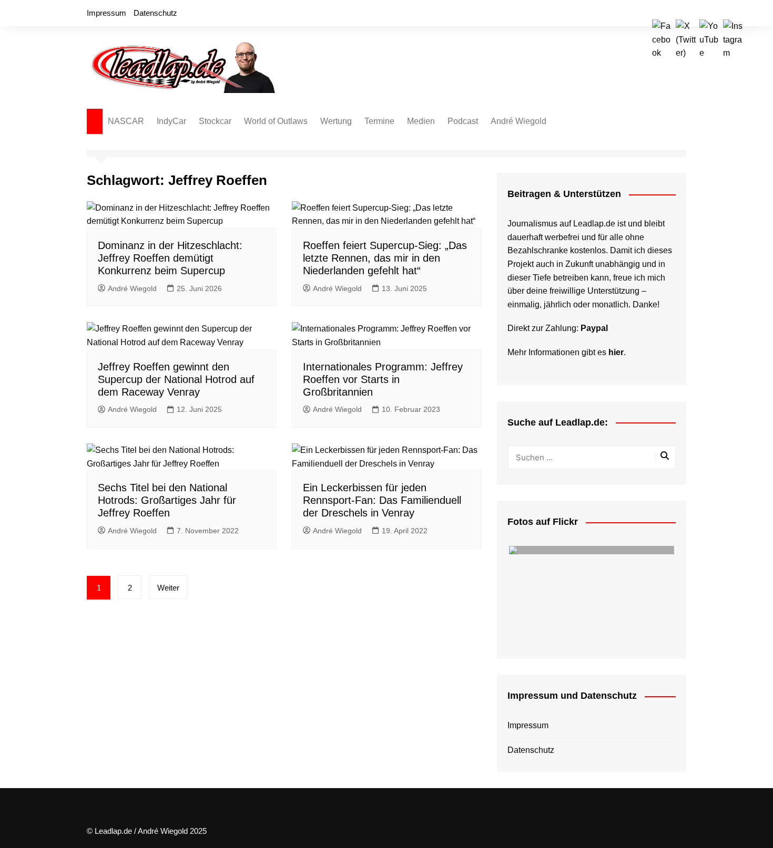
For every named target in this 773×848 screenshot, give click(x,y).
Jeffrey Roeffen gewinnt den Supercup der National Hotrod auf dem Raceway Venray (176, 379)
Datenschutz (155, 12)
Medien (421, 121)
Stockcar (215, 121)
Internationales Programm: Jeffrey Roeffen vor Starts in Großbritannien (383, 379)
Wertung (336, 121)
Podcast (462, 121)
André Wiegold (518, 121)
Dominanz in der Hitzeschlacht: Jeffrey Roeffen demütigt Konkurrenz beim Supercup (170, 258)
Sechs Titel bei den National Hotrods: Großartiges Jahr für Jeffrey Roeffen (167, 500)
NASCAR (126, 121)
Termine (379, 121)
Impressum (106, 12)
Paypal (594, 328)
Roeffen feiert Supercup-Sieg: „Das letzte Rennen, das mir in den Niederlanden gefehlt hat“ (385, 258)
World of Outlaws (276, 121)
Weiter (168, 587)
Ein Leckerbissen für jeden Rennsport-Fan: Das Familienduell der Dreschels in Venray (382, 500)
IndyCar (171, 121)
